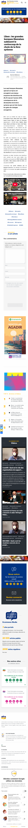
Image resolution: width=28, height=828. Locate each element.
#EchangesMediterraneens (14, 219)
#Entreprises (18, 222)
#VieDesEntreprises (12, 225)
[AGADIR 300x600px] (15, 337)
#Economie (10, 222)
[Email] (1, 430)
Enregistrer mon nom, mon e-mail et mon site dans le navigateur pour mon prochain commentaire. (15, 285)
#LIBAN (21, 225)
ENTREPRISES (4, 767)
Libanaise (10, 167)
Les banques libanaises (9, 125)
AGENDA (3, 758)
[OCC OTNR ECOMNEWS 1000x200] (14, 20)
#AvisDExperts (19, 465)
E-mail (6, 271)
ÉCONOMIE (4, 749)
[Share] (1, 432)
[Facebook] (1, 426)
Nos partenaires (10, 733)
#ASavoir (6, 70)
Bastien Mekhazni (15, 74)
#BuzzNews (19, 72)
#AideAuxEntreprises (15, 463)
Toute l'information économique (13, 2)
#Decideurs (15, 216)
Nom (6, 265)
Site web (7, 277)
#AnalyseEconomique (9, 72)
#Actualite (13, 70)
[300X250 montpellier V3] (15, 381)
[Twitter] (1, 428)
